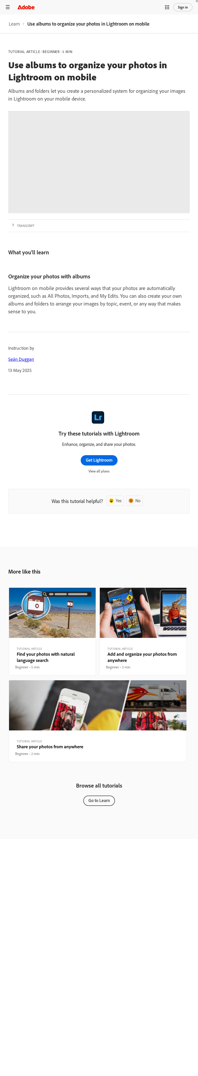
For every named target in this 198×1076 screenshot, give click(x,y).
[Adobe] (26, 7)
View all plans (99, 471)
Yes (118, 500)
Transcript (26, 226)
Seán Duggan (21, 359)
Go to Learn (99, 800)
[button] (167, 7)
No (138, 500)
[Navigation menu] (7, 7)
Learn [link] (14, 24)
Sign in (183, 7)
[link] (14, 24)
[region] (52, 631)
